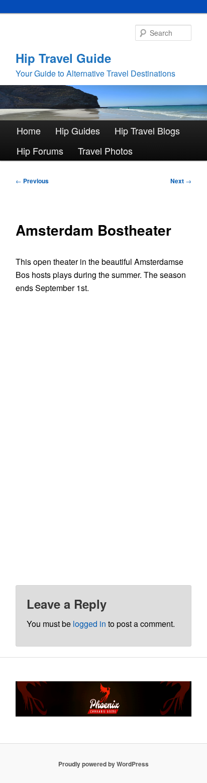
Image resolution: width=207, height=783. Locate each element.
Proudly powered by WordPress (103, 763)
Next (180, 180)
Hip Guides (77, 130)
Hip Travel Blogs (147, 130)
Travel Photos (105, 150)
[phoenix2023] (103, 714)
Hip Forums (40, 150)
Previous (32, 180)
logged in (89, 623)
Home (29, 130)
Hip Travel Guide (63, 57)
